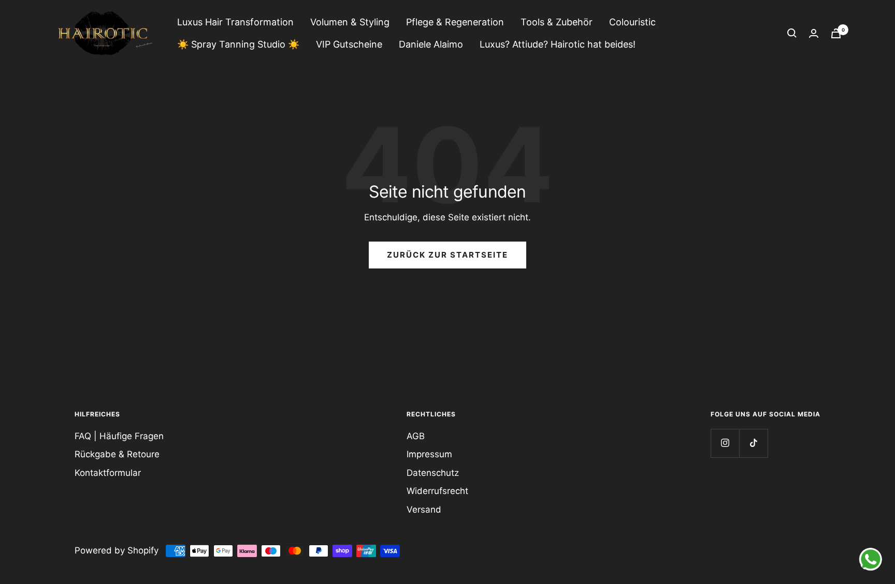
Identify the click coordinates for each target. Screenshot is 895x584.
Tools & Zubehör (557, 22)
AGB (416, 436)
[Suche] (792, 33)
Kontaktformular (108, 473)
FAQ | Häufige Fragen (119, 436)
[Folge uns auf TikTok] (753, 443)
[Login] (813, 33)
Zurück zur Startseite (447, 255)
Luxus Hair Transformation (235, 22)
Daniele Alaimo (431, 44)
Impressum (429, 454)
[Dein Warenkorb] (836, 33)
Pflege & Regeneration (455, 22)
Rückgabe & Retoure (117, 454)
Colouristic (632, 22)
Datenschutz (433, 473)
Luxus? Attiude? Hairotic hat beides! (558, 44)
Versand (424, 509)
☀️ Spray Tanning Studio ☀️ (238, 44)
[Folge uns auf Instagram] (725, 443)
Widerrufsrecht (437, 491)
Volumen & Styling (349, 22)
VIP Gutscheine (349, 44)
